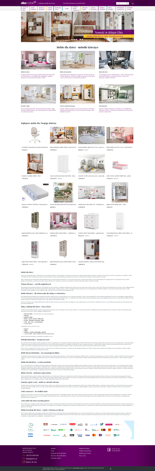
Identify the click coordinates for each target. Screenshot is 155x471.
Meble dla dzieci (25, 72)
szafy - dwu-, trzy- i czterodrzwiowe (33, 322)
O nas (52, 451)
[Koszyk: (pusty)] (132, 3)
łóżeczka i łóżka (28, 314)
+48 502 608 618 (32, 455)
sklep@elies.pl (31, 459)
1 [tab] (71, 39)
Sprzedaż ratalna (56, 458)
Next (131, 27)
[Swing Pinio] (77, 27)
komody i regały (28, 317)
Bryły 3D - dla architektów (58, 456)
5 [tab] (80, 39)
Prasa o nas (82, 456)
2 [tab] (74, 39)
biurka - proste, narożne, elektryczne (33, 318)
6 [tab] (82, 39)
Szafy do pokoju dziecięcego (67, 106)
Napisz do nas (31, 462)
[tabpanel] (77, 27)
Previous (24, 27)
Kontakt (53, 448)
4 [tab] (78, 39)
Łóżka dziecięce (103, 106)
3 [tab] (76, 39)
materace (26, 315)
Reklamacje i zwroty (85, 453)
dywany (26, 329)
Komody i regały (25, 106)
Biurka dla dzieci (103, 72)
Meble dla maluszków (65, 72)
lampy (25, 330)
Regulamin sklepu (84, 448)
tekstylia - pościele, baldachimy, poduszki (35, 332)
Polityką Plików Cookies (78, 468)
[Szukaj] (127, 3)
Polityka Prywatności (85, 451)
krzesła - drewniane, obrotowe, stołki (34, 320)
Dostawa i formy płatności (58, 453)
